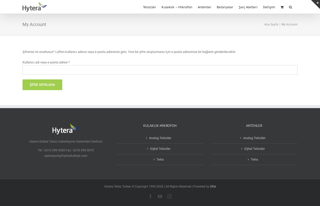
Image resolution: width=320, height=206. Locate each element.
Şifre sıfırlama (42, 84)
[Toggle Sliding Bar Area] (315, 4)
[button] (290, 6)
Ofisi (213, 186)
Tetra (160, 159)
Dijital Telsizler (160, 149)
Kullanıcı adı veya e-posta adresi (46, 62)
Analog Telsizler (160, 138)
